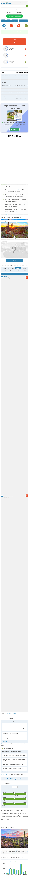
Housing (18, 270)
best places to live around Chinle (11, 713)
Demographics (15, 20)
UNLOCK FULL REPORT (15, 16)
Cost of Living (11, 268)
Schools (24, 268)
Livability (22, 2)
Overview (3, 20)
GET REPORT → (14, 129)
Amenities (4, 270)
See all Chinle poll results (14, 779)
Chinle (11, 8)
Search (2, 8)
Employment (18, 268)
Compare (15, 260)
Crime (11, 270)
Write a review (4, 743)
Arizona (7, 8)
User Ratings (24, 270)
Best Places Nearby (23, 20)
